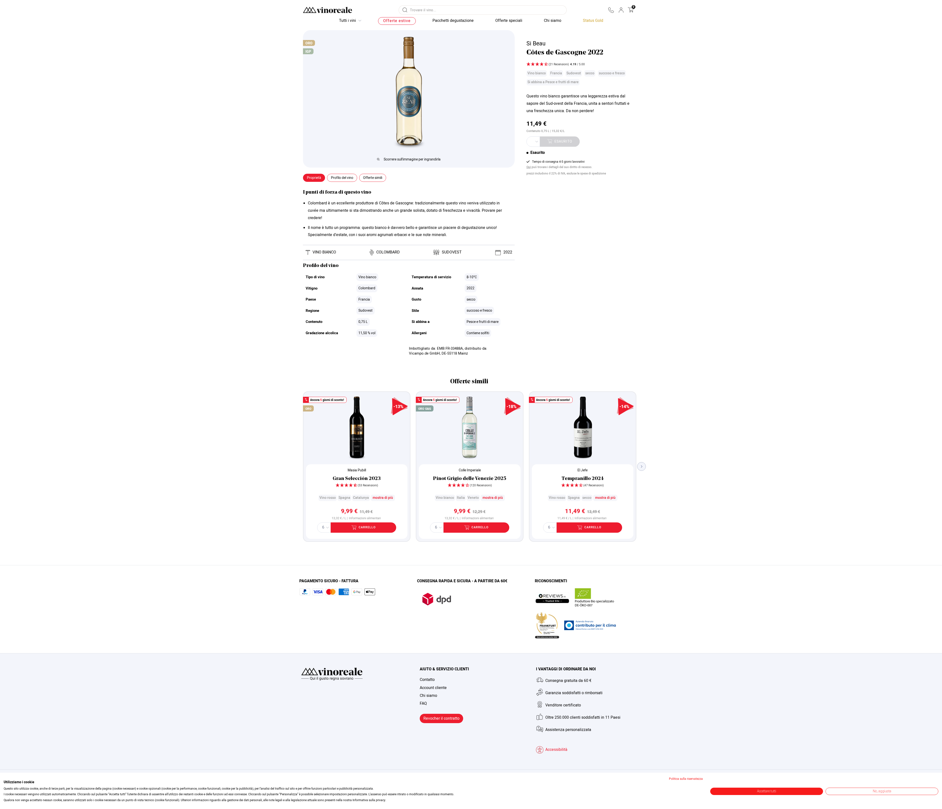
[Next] (641, 466)
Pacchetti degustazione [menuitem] (453, 21)
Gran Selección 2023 (357, 478)
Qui (528, 167)
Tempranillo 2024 (583, 478)
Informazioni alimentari (365, 518)
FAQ (423, 703)
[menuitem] (593, 21)
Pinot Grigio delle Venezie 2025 (469, 478)
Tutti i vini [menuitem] (347, 21)
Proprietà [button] (314, 177)
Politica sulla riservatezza (686, 779)
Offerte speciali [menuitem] (508, 21)
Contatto (427, 680)
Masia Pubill (357, 470)
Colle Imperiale (470, 470)
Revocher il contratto (441, 718)
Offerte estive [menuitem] (397, 21)
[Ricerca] (405, 10)
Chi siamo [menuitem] (552, 21)
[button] (611, 10)
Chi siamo (428, 696)
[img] (580, 64)
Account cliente (433, 688)
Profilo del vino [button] (342, 177)
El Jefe (582, 470)
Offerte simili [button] (372, 177)
